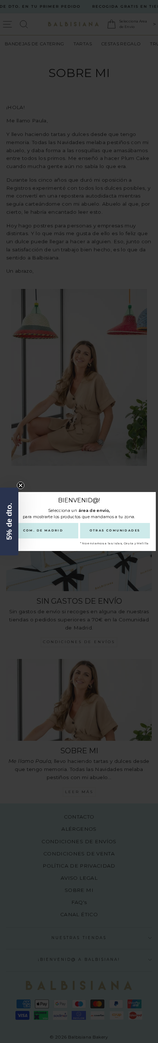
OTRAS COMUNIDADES (115, 530)
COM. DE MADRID (43, 530)
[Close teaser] (20, 485)
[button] (9, 521)
